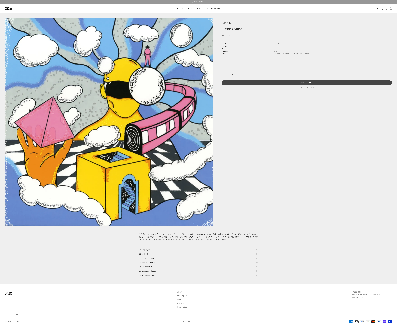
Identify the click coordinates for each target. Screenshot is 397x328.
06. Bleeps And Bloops (147, 271)
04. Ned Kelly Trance (147, 262)
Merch (199, 8)
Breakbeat (277, 54)
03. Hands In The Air (146, 258)
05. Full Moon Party (146, 267)
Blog (179, 299)
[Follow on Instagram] (11, 314)
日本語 (18, 322)
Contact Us (181, 303)
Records (180, 8)
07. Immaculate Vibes (147, 275)
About (179, 292)
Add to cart (307, 83)
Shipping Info (182, 296)
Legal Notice (182, 307)
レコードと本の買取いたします (198, 2)
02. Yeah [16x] (144, 254)
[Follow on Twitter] (6, 314)
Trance (306, 54)
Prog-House (297, 54)
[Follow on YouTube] (17, 314)
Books (190, 8)
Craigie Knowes (278, 44)
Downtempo (286, 54)
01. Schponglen (144, 250)
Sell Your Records (213, 8)
